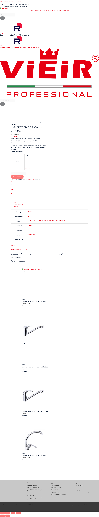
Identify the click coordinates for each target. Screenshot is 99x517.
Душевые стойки (55, 489)
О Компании (19, 505)
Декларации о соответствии (19, 194)
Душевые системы (55, 485)
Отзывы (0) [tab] (17, 206)
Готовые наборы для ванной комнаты (36, 490)
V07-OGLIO (31, 179)
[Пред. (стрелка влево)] (2, 516)
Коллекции (33, 10)
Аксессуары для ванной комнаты (34, 489)
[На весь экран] (7, 513)
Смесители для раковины (33, 487)
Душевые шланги (55, 492)
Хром (53, 220)
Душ (43, 10)
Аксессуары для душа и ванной (34, 498)
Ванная (39, 10)
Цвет (17, 162)
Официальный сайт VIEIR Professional (10, 1)
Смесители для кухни (26, 122)
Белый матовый (32, 220)
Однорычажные (32, 229)
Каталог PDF (27, 505)
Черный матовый (60, 220)
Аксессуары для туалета (32, 499)
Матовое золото (46, 220)
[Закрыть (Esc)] (18, 513)
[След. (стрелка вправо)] (7, 516)
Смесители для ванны (32, 485)
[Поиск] (2, 18)
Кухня (47, 10)
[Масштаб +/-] (2, 513)
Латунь (30, 225)
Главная (13, 122)
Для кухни (30, 216)
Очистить (28, 168)
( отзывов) (14, 136)
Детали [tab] (16, 202)
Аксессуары (53, 10)
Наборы (59, 10)
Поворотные (31, 234)
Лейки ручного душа (56, 490)
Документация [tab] (18, 204)
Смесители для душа (56, 487)
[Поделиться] (13, 513)
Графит (39, 220)
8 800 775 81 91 (4, 21)
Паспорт (13, 189)
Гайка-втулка (31, 239)
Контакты (66, 10)
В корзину (17, 177)
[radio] (37, 155)
